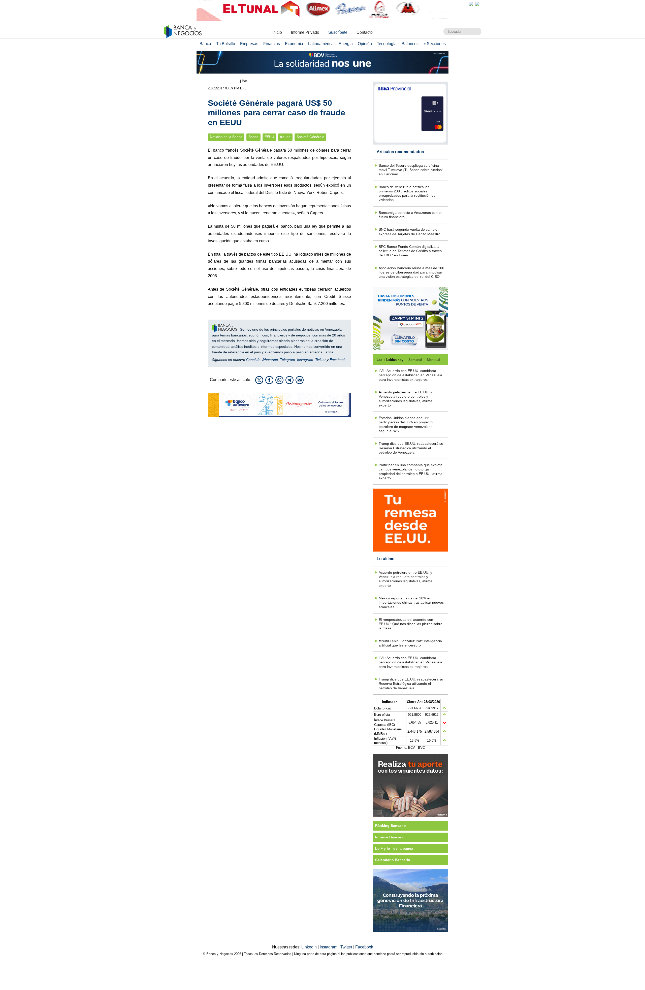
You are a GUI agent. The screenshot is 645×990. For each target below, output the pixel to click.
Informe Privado (305, 32)
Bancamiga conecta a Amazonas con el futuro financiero (410, 215)
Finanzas (271, 44)
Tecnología (387, 44)
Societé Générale (310, 137)
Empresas (249, 44)
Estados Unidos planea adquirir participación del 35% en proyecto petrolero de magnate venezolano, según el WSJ (406, 424)
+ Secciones (435, 44)
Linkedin (309, 947)
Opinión (365, 44)
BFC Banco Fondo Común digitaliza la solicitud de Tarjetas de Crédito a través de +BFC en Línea (410, 251)
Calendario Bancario (392, 860)
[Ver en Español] (477, 4)
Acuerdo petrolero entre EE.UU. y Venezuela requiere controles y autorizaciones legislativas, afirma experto (405, 398)
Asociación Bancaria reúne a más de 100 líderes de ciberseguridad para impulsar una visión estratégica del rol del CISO (411, 272)
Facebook (337, 360)
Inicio (277, 32)
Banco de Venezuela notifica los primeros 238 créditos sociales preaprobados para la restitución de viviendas (407, 193)
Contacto (365, 32)
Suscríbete (337, 32)
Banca (205, 44)
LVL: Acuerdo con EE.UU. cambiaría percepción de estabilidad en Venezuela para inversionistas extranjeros (410, 375)
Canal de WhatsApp (262, 360)
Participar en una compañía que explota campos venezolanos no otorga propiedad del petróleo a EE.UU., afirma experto (410, 471)
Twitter (320, 360)
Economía (294, 44)
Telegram (287, 360)
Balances (410, 44)
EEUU (269, 137)
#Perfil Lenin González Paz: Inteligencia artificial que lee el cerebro (410, 643)
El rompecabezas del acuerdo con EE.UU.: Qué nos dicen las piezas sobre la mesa (410, 624)
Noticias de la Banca (226, 137)
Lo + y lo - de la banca (394, 848)
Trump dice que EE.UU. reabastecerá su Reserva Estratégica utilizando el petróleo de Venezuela (411, 447)
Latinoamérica (321, 44)
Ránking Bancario (390, 826)
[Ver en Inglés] (471, 4)
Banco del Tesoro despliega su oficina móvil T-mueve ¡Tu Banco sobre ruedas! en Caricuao (411, 169)
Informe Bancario (390, 837)
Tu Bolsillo (225, 44)
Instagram (305, 360)
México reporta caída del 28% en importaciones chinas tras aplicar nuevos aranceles (411, 602)
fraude (285, 137)
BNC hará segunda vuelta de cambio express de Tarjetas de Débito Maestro (409, 231)
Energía (346, 44)
